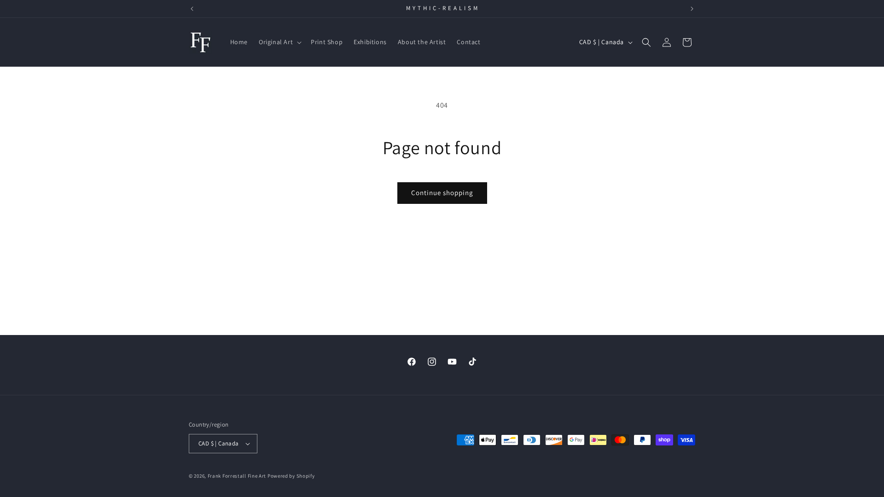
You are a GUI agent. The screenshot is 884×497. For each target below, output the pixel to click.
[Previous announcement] (192, 8)
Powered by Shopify (291, 476)
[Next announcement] (692, 8)
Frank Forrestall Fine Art (237, 476)
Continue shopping (442, 192)
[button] (279, 42)
